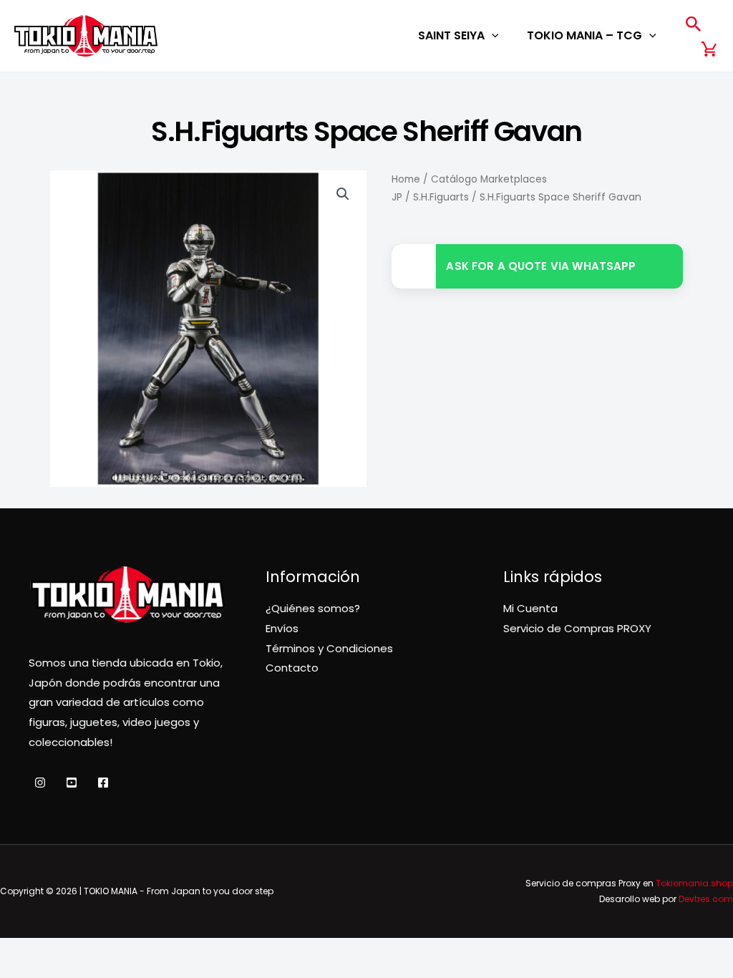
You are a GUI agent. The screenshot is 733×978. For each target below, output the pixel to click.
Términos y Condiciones (329, 648)
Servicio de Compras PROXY (577, 628)
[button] (492, 35)
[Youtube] (71, 782)
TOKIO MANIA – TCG (584, 35)
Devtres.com (706, 899)
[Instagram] (40, 782)
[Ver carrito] (710, 49)
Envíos (282, 628)
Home (406, 179)
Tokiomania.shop (694, 883)
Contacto (292, 667)
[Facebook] (103, 782)
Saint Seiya (451, 35)
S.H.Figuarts (441, 197)
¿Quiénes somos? (313, 608)
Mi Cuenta (530, 608)
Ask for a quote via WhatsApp (541, 265)
